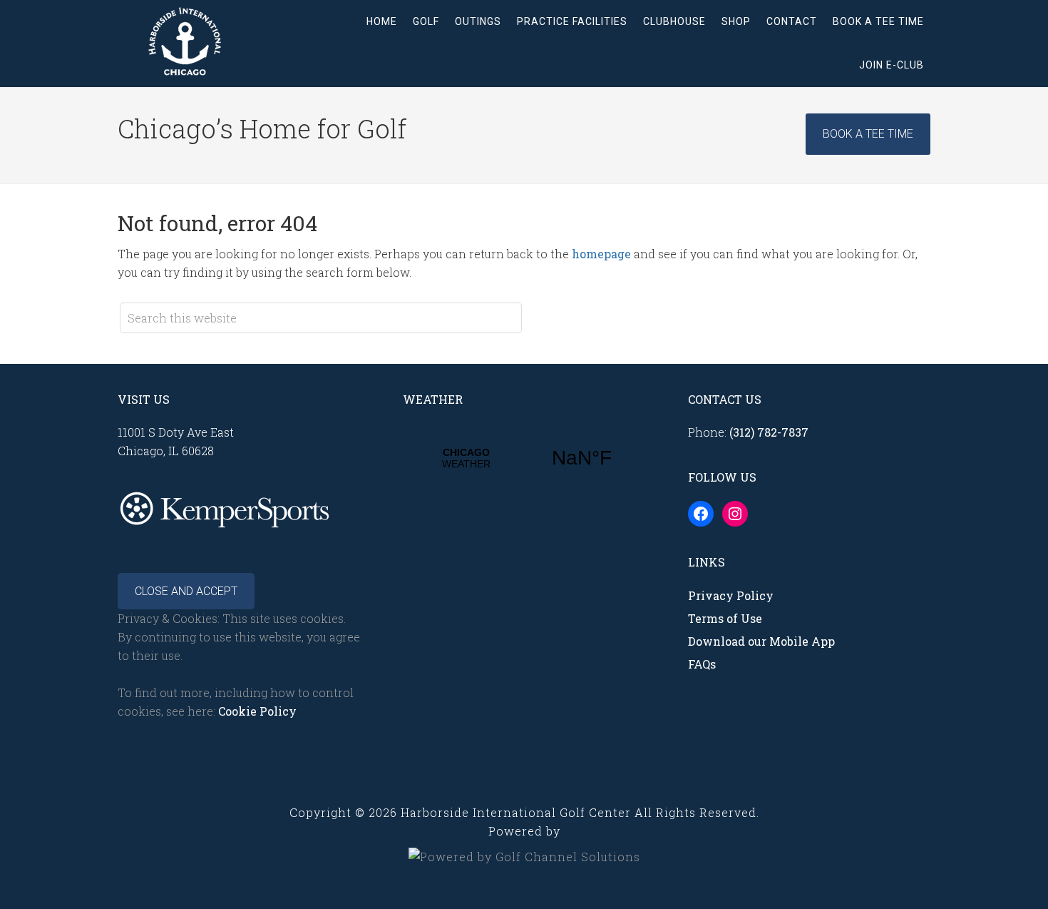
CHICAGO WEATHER (524, 458)
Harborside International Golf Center (232, 42)
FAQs (702, 663)
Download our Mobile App (761, 641)
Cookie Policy (257, 711)
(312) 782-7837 (768, 432)
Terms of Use (725, 618)
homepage (601, 253)
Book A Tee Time (868, 134)
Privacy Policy (731, 595)
